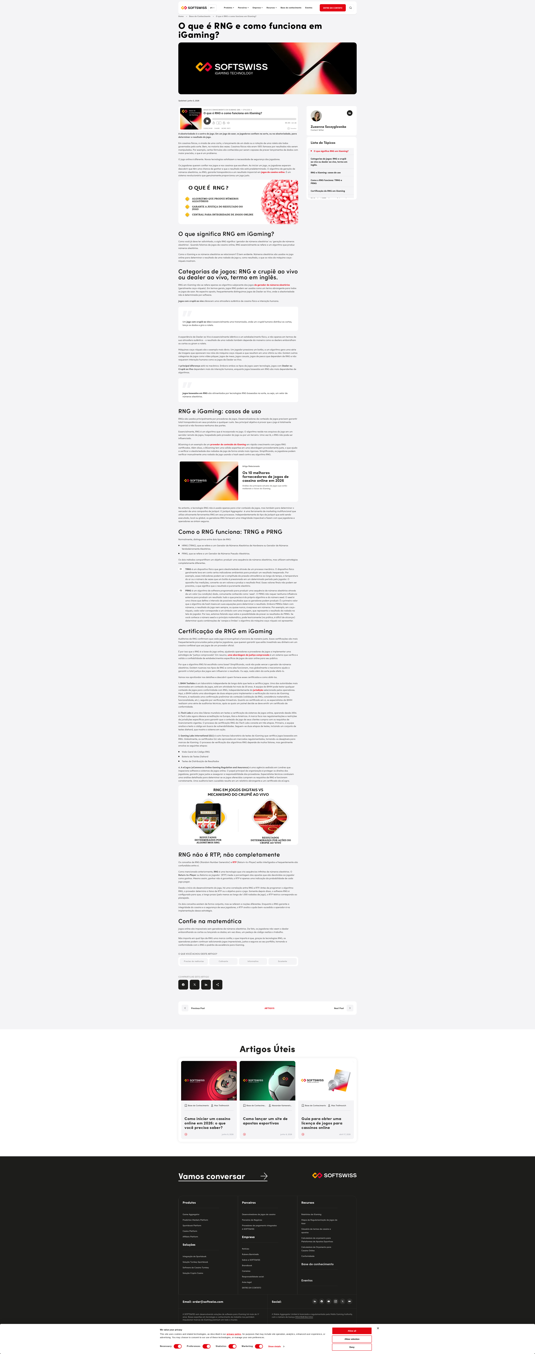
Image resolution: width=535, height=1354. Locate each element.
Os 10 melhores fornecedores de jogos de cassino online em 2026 (265, 476)
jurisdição (258, 689)
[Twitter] (342, 1301)
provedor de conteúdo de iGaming (228, 444)
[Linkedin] (315, 1301)
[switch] (207, 1346)
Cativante (223, 961)
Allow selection (352, 1339)
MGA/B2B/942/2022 (304, 1316)
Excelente (282, 961)
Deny (351, 1347)
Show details (274, 1346)
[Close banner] (378, 1328)
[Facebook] (321, 1301)
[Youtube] (328, 1301)
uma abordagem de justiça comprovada (248, 654)
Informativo (253, 961)
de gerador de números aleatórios (272, 284)
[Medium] (349, 1301)
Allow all (352, 1331)
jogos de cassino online (273, 171)
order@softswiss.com (208, 1301)
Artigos (269, 1008)
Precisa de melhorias (194, 961)
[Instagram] (335, 1301)
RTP (235, 862)
